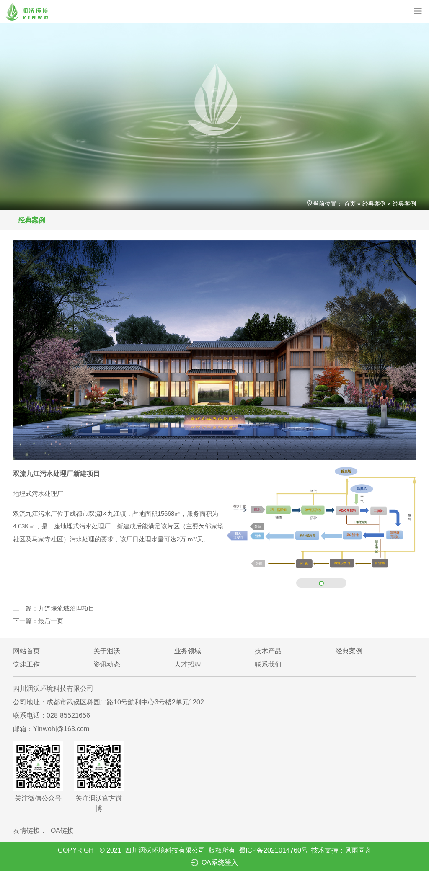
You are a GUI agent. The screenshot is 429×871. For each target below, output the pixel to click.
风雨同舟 (358, 850)
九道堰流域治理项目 (54, 608)
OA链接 (62, 830)
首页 (350, 203)
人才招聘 (187, 664)
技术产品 (268, 651)
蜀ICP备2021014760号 (273, 850)
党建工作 (26, 664)
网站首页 (26, 651)
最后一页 (38, 620)
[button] (321, 583)
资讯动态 (106, 664)
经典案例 (374, 203)
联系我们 (268, 664)
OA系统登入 (220, 862)
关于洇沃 (106, 651)
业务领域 (187, 651)
